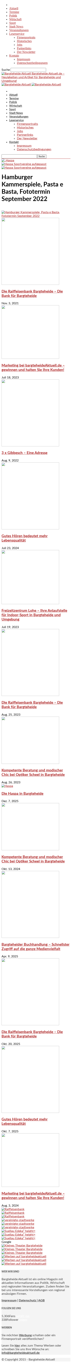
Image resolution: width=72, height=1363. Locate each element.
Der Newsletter (26, 52)
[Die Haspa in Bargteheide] (7, 786)
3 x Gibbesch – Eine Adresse (24, 453)
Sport (12, 22)
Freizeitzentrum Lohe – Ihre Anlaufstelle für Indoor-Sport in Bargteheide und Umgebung (34, 615)
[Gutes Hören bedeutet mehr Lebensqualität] (30, 528)
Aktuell (13, 8)
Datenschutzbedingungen (32, 62)
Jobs (19, 44)
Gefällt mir (22, 1316)
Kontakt (14, 55)
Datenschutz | (28, 1300)
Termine (14, 12)
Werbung (25, 1335)
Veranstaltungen (19, 30)
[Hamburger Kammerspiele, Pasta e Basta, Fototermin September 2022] (36, 215)
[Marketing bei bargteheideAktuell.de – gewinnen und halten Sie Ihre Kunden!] (30, 357)
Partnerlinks (24, 48)
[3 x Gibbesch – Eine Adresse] (30, 445)
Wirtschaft (15, 19)
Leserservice (16, 33)
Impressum (23, 59)
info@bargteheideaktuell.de (21, 1352)
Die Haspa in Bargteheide (22, 794)
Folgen (22, 1319)
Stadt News (16, 26)
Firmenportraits (26, 37)
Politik (13, 15)
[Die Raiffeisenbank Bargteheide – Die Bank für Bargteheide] (30, 283)
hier (17, 1345)
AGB (41, 1300)
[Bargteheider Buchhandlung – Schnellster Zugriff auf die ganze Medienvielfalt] (30, 936)
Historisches (24, 41)
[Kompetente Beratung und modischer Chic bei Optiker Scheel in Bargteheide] (30, 762)
